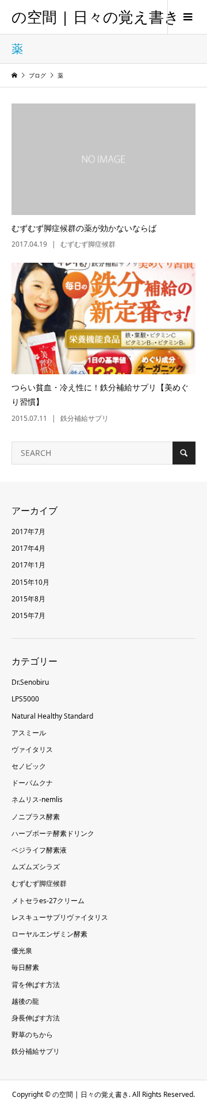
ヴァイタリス (32, 749)
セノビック (29, 766)
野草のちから (32, 1034)
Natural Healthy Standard (52, 716)
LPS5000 (25, 699)
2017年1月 (28, 565)
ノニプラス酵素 (36, 817)
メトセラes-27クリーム (48, 900)
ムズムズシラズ (36, 867)
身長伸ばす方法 (36, 1018)
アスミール (29, 733)
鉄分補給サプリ (36, 1051)
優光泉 (22, 950)
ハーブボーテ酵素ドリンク (53, 833)
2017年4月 (28, 548)
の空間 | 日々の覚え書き (95, 16)
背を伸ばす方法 (36, 984)
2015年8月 (28, 599)
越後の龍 (25, 1001)
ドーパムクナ (32, 783)
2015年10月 (30, 582)
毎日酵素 (25, 967)
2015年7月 (28, 615)
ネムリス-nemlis (37, 799)
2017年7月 (28, 531)
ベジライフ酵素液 (39, 850)
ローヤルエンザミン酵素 (49, 934)
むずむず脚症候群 (39, 883)
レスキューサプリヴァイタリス (60, 917)
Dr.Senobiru (30, 682)
